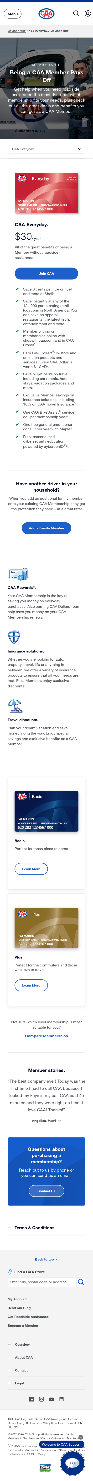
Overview (22, 1344)
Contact (21, 1370)
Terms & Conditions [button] (34, 1227)
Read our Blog (19, 1308)
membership (17, 31)
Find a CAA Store (29, 1271)
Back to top (45, 1259)
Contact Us (46, 1191)
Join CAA (46, 273)
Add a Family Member (46, 528)
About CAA (23, 1357)
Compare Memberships (46, 1035)
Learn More (31, 869)
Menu (13, 13)
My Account (17, 1299)
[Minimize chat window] (80, 1437)
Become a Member (23, 1325)
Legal (19, 1383)
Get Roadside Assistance (28, 1317)
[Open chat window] (72, 1463)
